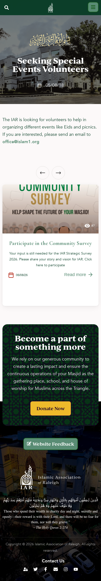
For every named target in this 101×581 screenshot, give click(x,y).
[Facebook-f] (45, 569)
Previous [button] (42, 172)
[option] (50, 245)
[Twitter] (35, 569)
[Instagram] (65, 569)
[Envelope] (55, 569)
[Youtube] (75, 569)
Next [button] (58, 172)
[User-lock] (25, 569)
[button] (6, 8)
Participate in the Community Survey (50, 243)
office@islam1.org (20, 142)
